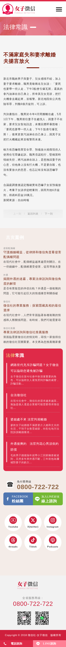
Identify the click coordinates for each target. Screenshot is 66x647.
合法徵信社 (18, 395)
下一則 (49, 213)
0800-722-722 (33, 603)
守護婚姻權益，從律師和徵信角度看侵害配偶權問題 (32, 255)
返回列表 (33, 213)
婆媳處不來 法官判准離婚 (28, 419)
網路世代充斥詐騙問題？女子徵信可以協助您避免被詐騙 (34, 368)
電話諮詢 (16, 643)
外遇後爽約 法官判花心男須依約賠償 (34, 446)
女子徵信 (33, 585)
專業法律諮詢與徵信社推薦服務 (25, 332)
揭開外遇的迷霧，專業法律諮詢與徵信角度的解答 (32, 281)
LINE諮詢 (49, 643)
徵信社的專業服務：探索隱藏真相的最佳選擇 (32, 308)
